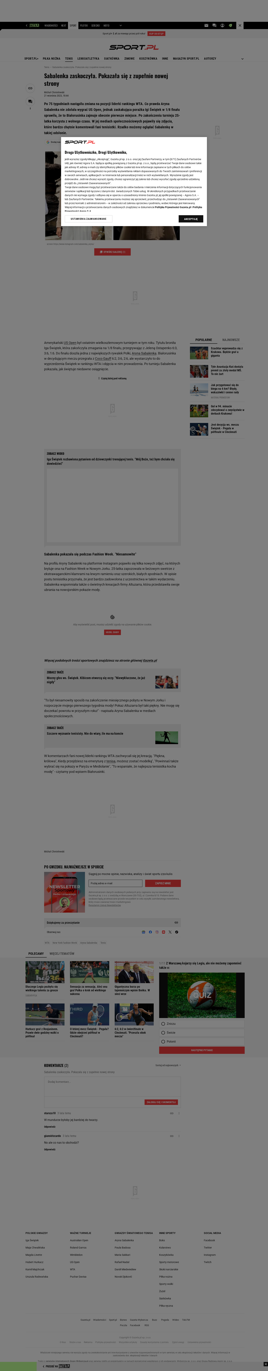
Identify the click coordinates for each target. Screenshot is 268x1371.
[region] (134, 181)
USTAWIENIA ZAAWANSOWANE (88, 218)
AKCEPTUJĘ (191, 219)
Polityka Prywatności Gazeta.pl (173, 207)
